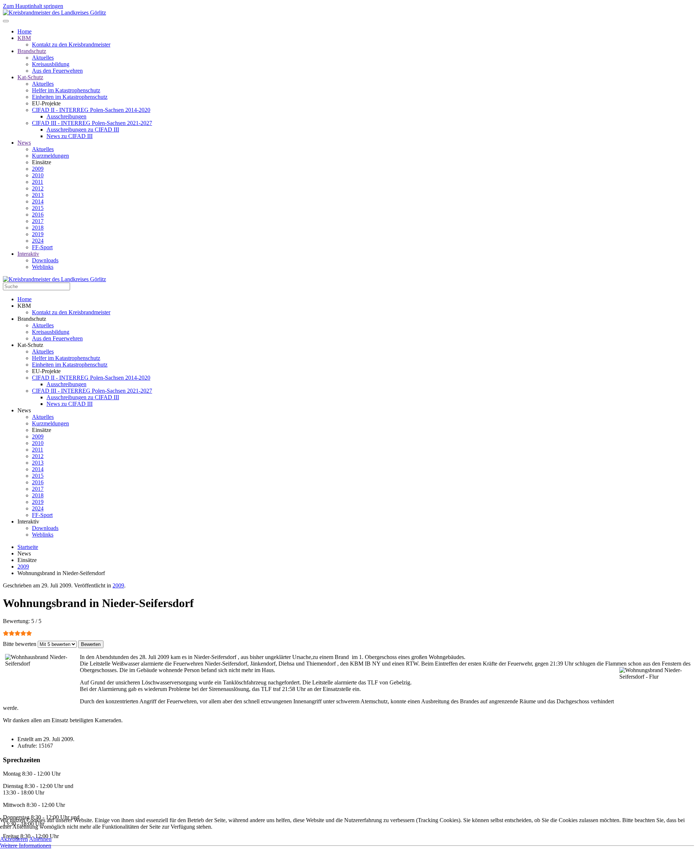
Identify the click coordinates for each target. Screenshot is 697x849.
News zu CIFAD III (69, 136)
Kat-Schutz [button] (30, 345)
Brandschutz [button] (31, 319)
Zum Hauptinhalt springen (33, 6)
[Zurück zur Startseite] (54, 12)
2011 (37, 182)
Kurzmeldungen (50, 156)
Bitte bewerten (19, 644)
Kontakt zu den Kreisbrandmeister (71, 44)
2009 (38, 169)
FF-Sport (42, 247)
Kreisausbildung (50, 64)
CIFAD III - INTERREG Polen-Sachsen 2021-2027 (92, 123)
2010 (38, 175)
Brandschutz (31, 51)
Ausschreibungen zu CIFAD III (82, 129)
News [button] (24, 410)
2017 (38, 221)
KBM (24, 38)
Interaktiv (28, 254)
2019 (38, 234)
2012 (38, 188)
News (24, 143)
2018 (38, 228)
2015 (38, 208)
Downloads (45, 260)
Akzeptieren (14, 839)
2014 (38, 201)
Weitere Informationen (25, 845)
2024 (38, 241)
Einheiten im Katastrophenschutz (69, 97)
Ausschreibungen (66, 116)
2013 (38, 195)
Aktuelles (43, 57)
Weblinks (42, 267)
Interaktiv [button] (28, 521)
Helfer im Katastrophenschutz (66, 90)
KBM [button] (24, 306)
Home (24, 31)
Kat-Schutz (30, 77)
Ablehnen (40, 839)
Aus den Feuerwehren (57, 71)
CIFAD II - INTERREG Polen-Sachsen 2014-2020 (91, 110)
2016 (38, 214)
